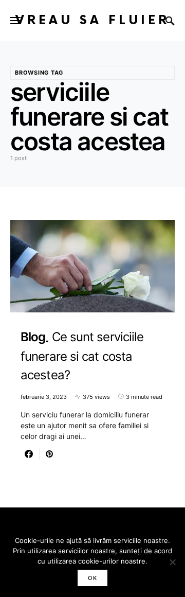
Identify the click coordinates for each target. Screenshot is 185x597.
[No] (172, 562)
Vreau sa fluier (92, 20)
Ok (92, 578)
